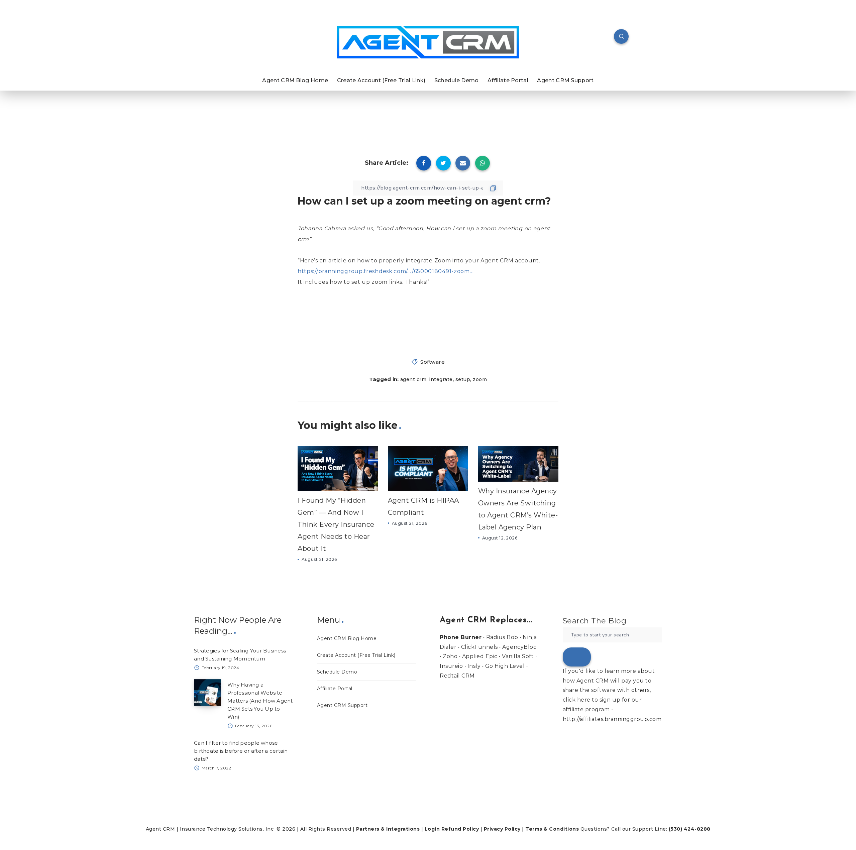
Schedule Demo (456, 80)
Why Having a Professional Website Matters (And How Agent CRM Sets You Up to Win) (260, 701)
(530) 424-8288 (690, 829)
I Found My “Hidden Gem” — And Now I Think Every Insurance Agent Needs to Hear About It (336, 524)
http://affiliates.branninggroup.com (612, 719)
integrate (441, 379)
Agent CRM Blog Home (295, 80)
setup (462, 379)
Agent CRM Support (565, 80)
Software (432, 362)
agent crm (413, 379)
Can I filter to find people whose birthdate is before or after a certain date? (241, 751)
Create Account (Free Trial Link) (381, 80)
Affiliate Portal (508, 80)
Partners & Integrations (388, 829)
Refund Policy (460, 829)
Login (432, 829)
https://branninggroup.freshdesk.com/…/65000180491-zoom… (386, 271)
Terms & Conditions (552, 829)
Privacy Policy (502, 829)
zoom (480, 379)
